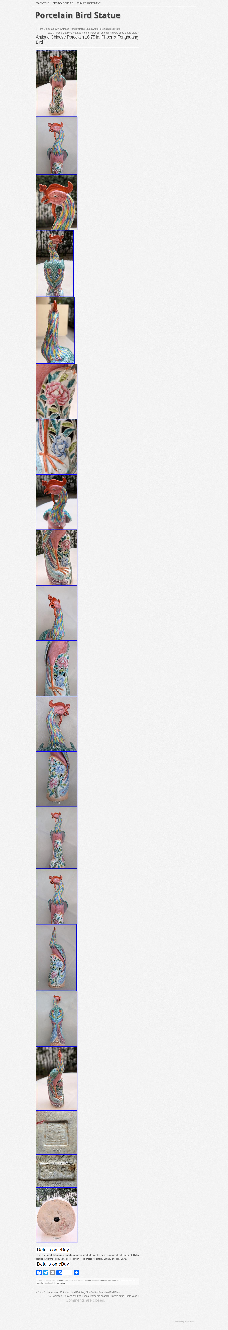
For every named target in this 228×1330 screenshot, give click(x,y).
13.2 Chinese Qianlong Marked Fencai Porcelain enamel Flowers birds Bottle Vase (93, 32)
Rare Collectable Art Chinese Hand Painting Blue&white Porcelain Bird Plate (78, 28)
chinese (115, 1280)
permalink (61, 1283)
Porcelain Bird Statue (78, 15)
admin (61, 1280)
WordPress (189, 1322)
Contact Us (42, 3)
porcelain (40, 1283)
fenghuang (124, 1280)
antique (88, 1280)
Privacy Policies (63, 3)
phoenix (132, 1280)
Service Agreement (88, 3)
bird (109, 1280)
